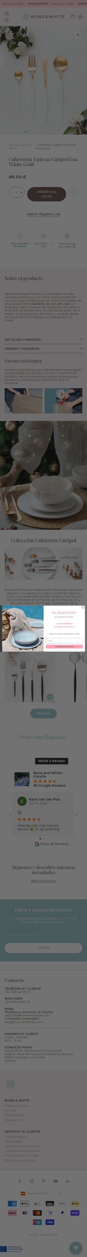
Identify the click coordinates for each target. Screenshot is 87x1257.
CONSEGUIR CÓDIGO (64, 646)
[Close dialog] (83, 607)
